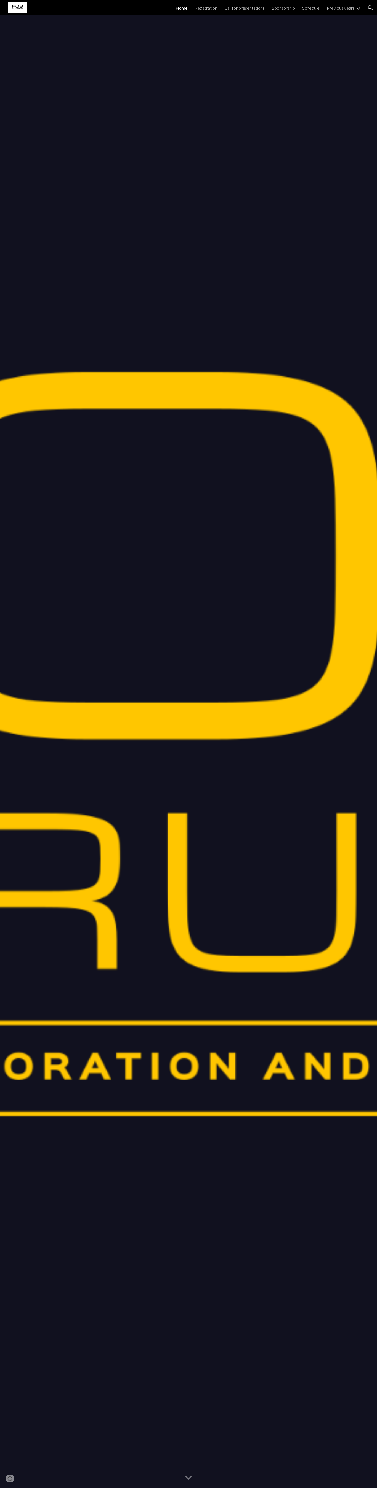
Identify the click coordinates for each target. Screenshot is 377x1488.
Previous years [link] (341, 7)
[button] (370, 7)
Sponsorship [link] (283, 7)
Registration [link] (206, 7)
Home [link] (181, 7)
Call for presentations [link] (244, 7)
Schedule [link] (311, 7)
